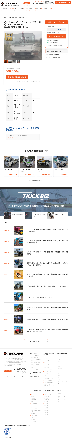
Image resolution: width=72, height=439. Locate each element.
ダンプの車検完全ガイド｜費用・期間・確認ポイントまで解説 (46, 286)
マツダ (32, 405)
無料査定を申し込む (57, 36)
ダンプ (46, 358)
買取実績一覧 (13, 17)
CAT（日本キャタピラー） (36, 411)
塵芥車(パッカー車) (49, 378)
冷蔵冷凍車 (47, 375)
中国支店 (46, 408)
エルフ (59, 359)
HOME (5, 17)
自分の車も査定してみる (18, 77)
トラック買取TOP (35, 355)
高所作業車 (47, 367)
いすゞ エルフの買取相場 (53, 57)
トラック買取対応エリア (48, 391)
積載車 (46, 362)
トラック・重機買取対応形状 (48, 354)
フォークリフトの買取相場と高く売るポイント (41, 297)
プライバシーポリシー (62, 399)
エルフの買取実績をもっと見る (36, 180)
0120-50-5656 (38, 3)
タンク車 (46, 366)
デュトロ (60, 370)
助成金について (60, 214)
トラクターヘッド (48, 369)
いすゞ (32, 394)
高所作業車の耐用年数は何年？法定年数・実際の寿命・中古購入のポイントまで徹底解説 (47, 264)
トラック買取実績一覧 (35, 373)
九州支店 (46, 412)
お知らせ (33, 367)
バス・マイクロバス (49, 380)
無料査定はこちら (63, 2)
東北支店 (46, 398)
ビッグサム (60, 373)
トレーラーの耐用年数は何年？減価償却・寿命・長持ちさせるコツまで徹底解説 (47, 231)
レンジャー (60, 368)
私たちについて (34, 357)
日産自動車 (33, 399)
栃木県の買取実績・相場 (53, 54)
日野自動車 (33, 398)
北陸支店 (46, 407)
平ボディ (21, 17)
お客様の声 (33, 365)
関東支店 (46, 401)
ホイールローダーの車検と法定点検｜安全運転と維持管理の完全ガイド (47, 308)
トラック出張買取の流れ (36, 360)
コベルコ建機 (34, 415)
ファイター (60, 363)
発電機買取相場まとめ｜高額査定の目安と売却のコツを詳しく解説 (47, 319)
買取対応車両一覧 (34, 376)
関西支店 (46, 405)
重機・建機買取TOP (49, 382)
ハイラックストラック (62, 381)
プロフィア (60, 366)
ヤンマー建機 (34, 408)
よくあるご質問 (34, 369)
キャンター (60, 364)
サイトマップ (60, 401)
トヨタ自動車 (34, 403)
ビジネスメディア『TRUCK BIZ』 (61, 397)
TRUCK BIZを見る (35, 341)
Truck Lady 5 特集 (17, 214)
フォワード (60, 355)
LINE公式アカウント (35, 362)
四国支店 (46, 410)
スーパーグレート (61, 361)
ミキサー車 (47, 364)
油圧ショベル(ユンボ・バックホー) (49, 385)
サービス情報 (60, 395)
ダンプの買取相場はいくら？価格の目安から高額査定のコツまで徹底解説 (47, 253)
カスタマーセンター (35, 364)
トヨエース (60, 379)
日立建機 (33, 419)
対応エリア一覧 (48, 394)
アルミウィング (48, 371)
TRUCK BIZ (23, 11)
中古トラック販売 (18, 8)
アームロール (47, 376)
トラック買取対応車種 (62, 353)
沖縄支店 (46, 414)
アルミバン (47, 373)
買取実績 (29, 8)
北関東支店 (47, 399)
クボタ (32, 417)
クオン (59, 377)
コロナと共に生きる (39, 215)
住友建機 (33, 413)
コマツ (32, 407)
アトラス (60, 372)
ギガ (59, 357)
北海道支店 (47, 396)
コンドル (60, 375)
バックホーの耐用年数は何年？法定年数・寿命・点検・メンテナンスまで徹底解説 (47, 242)
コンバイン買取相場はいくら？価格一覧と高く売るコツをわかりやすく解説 (47, 275)
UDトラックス (34, 401)
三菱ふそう (33, 396)
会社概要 (32, 11)
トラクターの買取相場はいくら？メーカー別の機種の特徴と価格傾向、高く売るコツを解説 (47, 330)
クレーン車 (47, 360)
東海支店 (46, 403)
